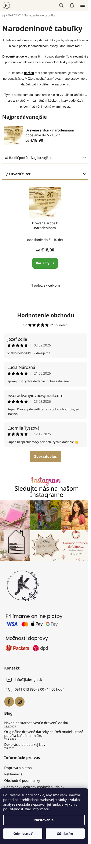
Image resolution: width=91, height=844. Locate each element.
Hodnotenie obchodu (45, 315)
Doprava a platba (18, 767)
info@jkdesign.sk (28, 679)
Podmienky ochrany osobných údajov (34, 787)
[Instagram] (20, 702)
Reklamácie (13, 774)
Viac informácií (37, 809)
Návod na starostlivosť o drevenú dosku (36, 723)
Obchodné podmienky (22, 780)
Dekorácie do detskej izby (24, 745)
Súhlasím (65, 833)
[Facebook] (9, 702)
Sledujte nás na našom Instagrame (47, 491)
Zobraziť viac (45, 456)
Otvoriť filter (19, 174)
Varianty (43, 263)
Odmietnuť (22, 833)
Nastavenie (44, 820)
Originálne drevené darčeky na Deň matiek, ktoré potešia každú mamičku (43, 733)
